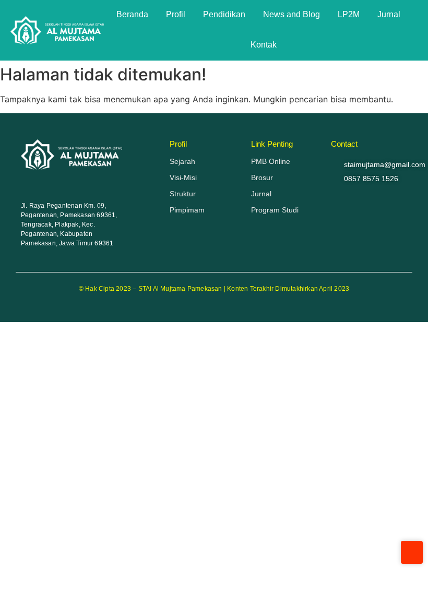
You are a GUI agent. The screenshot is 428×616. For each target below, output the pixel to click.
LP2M (349, 14)
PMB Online (270, 161)
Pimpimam (187, 210)
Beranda (132, 14)
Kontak (264, 44)
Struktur (183, 193)
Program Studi (275, 210)
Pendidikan (224, 14)
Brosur (262, 177)
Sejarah (182, 161)
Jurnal (388, 14)
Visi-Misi (183, 177)
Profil (175, 14)
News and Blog (291, 14)
